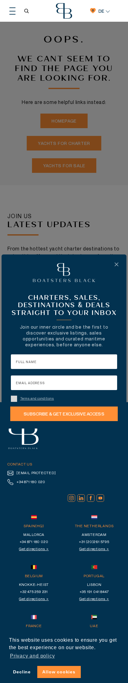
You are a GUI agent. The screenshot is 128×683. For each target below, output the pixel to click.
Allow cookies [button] (58, 671)
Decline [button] (22, 671)
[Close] (116, 264)
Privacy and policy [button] (32, 655)
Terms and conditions (37, 398)
